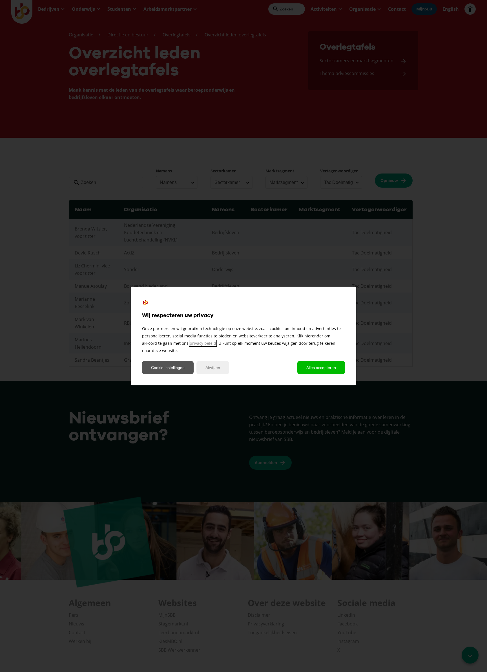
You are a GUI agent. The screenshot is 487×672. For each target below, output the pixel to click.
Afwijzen (212, 367)
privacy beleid (203, 343)
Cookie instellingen (168, 367)
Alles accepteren (321, 367)
